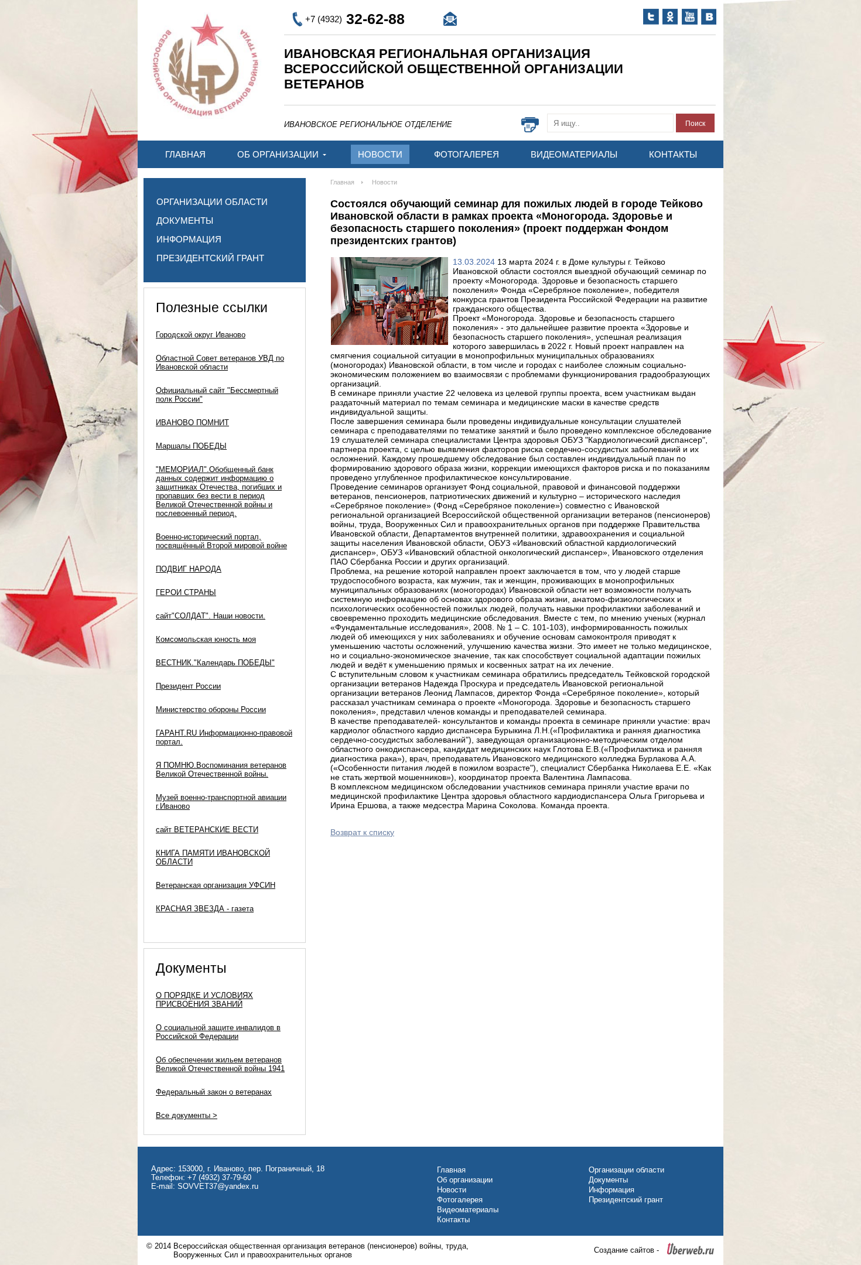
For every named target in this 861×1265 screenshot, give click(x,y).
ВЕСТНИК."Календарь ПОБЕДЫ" (215, 662)
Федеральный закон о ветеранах (214, 1092)
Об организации (279, 154)
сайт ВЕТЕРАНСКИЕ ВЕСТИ (207, 829)
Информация (188, 239)
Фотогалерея (466, 154)
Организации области (212, 202)
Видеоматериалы (574, 154)
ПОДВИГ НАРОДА (188, 569)
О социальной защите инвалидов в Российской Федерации (218, 1032)
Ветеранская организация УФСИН (215, 885)
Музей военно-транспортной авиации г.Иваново (221, 802)
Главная (185, 154)
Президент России (188, 686)
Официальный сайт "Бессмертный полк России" (217, 395)
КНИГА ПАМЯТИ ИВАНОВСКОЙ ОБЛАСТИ (213, 857)
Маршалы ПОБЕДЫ (191, 446)
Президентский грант (210, 258)
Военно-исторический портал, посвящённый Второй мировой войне (221, 541)
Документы (184, 220)
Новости (380, 154)
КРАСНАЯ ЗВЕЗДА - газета (205, 908)
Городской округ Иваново (200, 334)
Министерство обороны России (211, 709)
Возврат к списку (362, 832)
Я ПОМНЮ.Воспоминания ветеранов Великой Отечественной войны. (221, 769)
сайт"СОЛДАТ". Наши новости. (210, 615)
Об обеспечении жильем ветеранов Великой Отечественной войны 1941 (220, 1064)
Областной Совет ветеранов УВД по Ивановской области (220, 362)
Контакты (673, 154)
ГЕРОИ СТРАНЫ (186, 592)
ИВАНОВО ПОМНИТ (192, 422)
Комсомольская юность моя (206, 639)
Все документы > (186, 1115)
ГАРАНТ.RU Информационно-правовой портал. (224, 737)
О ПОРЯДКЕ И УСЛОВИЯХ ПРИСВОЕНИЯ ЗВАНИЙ (204, 999)
